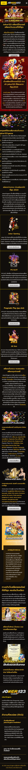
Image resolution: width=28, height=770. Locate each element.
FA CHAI (18, 456)
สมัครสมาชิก (14, 56)
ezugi (11, 497)
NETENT (4, 447)
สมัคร (3, 3)
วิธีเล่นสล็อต (10, 379)
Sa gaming (11, 491)
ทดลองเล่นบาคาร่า (14, 508)
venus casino (17, 497)
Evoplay (15, 447)
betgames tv (5, 497)
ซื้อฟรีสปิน (23, 404)
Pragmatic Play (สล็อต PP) (16, 439)
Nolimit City (11, 441)
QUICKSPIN (21, 451)
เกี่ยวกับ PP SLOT (14, 323)
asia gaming (11, 499)
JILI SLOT (4, 441)
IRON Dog (16, 449)
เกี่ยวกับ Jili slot (14, 361)
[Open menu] (26, 3)
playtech (4, 499)
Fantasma (21, 447)
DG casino (10, 495)
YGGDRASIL (16, 443)
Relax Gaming (9, 445)
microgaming (6, 502)
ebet (16, 499)
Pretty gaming (17, 495)
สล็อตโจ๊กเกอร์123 (9, 32)
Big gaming (13, 502)
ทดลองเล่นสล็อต (14, 461)
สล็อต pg (14, 437)
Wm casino (15, 493)
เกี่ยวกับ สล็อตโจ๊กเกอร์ (14, 247)
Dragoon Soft (19, 441)
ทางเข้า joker (6, 92)
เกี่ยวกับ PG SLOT (14, 285)
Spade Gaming (12, 454)
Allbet (10, 493)
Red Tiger (16, 445)
